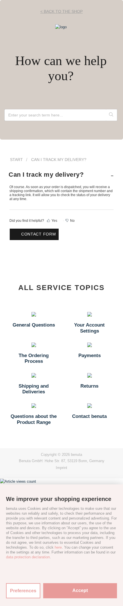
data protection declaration (28, 557)
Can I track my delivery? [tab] (46, 174)
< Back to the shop (61, 11)
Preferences (23, 590)
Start (16, 159)
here (58, 547)
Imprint (61, 468)
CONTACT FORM (38, 234)
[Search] (111, 115)
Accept (80, 590)
